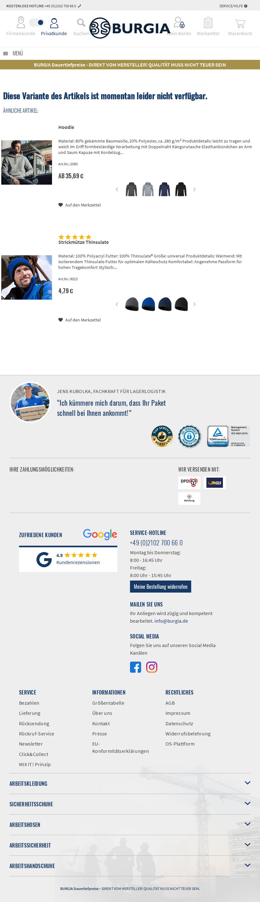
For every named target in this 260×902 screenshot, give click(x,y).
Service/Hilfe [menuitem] (231, 5)
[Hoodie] (26, 162)
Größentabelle (108, 703)
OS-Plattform (180, 743)
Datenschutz (179, 723)
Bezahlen (29, 703)
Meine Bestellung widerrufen (160, 586)
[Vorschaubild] (131, 189)
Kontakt (101, 723)
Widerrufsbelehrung (188, 733)
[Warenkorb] (240, 22)
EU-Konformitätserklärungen (120, 747)
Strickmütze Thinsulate (83, 242)
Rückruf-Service (37, 733)
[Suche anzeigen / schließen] (81, 22)
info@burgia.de (171, 621)
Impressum (178, 713)
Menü (18, 53)
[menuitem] (81, 22)
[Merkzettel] (208, 22)
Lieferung (30, 713)
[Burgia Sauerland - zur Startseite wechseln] (130, 28)
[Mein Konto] (179, 22)
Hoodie (66, 127)
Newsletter (31, 743)
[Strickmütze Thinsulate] (26, 277)
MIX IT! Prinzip (35, 764)
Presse (99, 733)
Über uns (102, 713)
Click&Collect (33, 754)
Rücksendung (34, 723)
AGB (170, 703)
